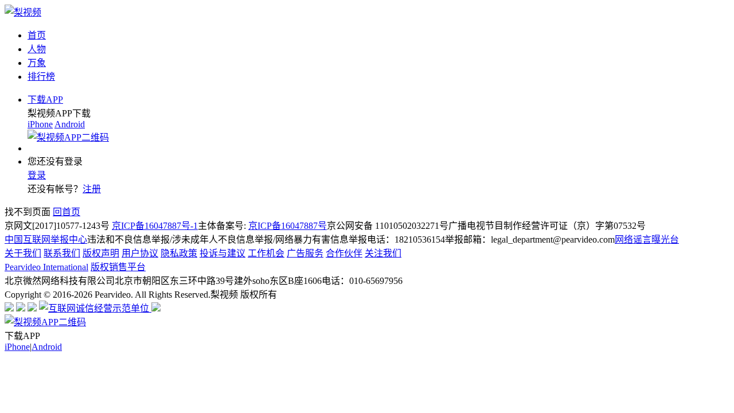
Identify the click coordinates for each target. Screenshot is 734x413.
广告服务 (305, 253)
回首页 (66, 212)
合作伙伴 (344, 253)
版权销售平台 (118, 267)
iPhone (40, 124)
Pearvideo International (46, 267)
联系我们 (62, 253)
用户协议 (140, 253)
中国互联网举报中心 (46, 239)
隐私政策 (179, 253)
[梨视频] (23, 12)
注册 (92, 189)
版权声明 (101, 253)
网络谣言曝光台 (647, 239)
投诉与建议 (222, 253)
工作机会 (266, 253)
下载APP (45, 99)
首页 (37, 35)
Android (69, 124)
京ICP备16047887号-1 (155, 226)
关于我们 (23, 253)
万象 (37, 63)
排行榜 (41, 76)
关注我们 (383, 253)
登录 (37, 175)
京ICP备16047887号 (287, 226)
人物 (37, 49)
